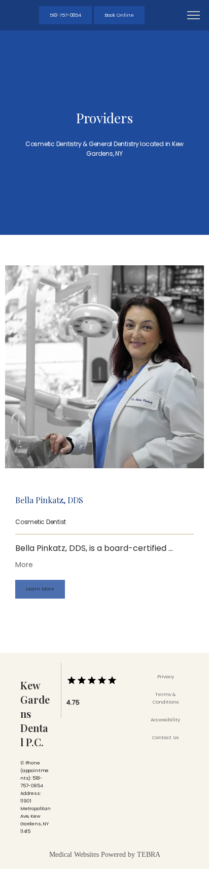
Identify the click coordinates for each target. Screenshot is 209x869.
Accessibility (165, 719)
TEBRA (148, 854)
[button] (194, 16)
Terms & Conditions (166, 698)
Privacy (165, 676)
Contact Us (165, 737)
